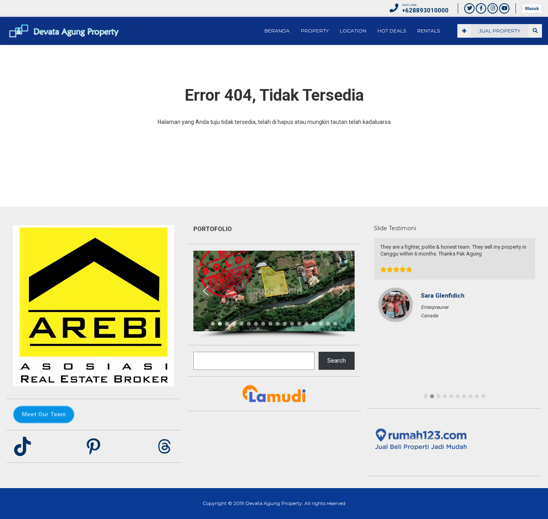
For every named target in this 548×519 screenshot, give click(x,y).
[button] (205, 290)
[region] (274, 295)
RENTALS (428, 31)
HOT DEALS (392, 31)
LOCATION (353, 31)
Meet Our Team (44, 414)
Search (336, 360)
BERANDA (277, 31)
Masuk (532, 8)
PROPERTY (315, 31)
